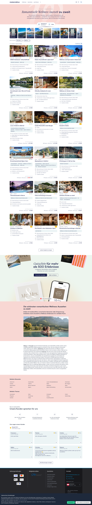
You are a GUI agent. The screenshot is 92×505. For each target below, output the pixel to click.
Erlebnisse (24, 2)
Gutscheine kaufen (51, 474)
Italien (11, 387)
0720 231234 (71, 478)
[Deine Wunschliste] (78, 2)
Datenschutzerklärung (22, 500)
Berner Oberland (31, 385)
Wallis (48, 383)
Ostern (66, 394)
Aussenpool (12, 394)
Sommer (11, 397)
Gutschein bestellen (40, 275)
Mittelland (49, 385)
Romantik (31, 345)
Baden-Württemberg (51, 387)
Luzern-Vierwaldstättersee (52, 382)
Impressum (49, 485)
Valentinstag (40, 348)
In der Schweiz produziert (47, 298)
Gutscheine (30, 2)
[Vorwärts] (82, 33)
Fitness (48, 396)
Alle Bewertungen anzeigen (46, 462)
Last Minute (36, 2)
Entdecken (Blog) (50, 476)
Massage (44, 351)
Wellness (25, 345)
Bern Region (67, 383)
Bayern (29, 387)
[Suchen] (81, 2)
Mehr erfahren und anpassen (83, 502)
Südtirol (30, 383)
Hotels (24, 364)
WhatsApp (70, 476)
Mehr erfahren (53, 275)
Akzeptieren (71, 502)
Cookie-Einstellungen (51, 481)
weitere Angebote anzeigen (46, 250)
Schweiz (11, 383)
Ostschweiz (67, 382)
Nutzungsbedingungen (52, 483)
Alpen (66, 385)
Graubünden (31, 382)
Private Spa (30, 396)
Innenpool (49, 394)
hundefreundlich (50, 397)
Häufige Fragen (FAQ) (51, 486)
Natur (29, 394)
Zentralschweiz (68, 387)
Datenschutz (49, 479)
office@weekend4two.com (73, 474)
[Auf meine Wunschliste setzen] (31, 47)
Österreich (12, 382)
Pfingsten (12, 396)
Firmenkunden (50, 478)
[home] (15, 2)
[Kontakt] (76, 2)
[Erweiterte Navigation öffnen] (41, 2)
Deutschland (12, 385)
